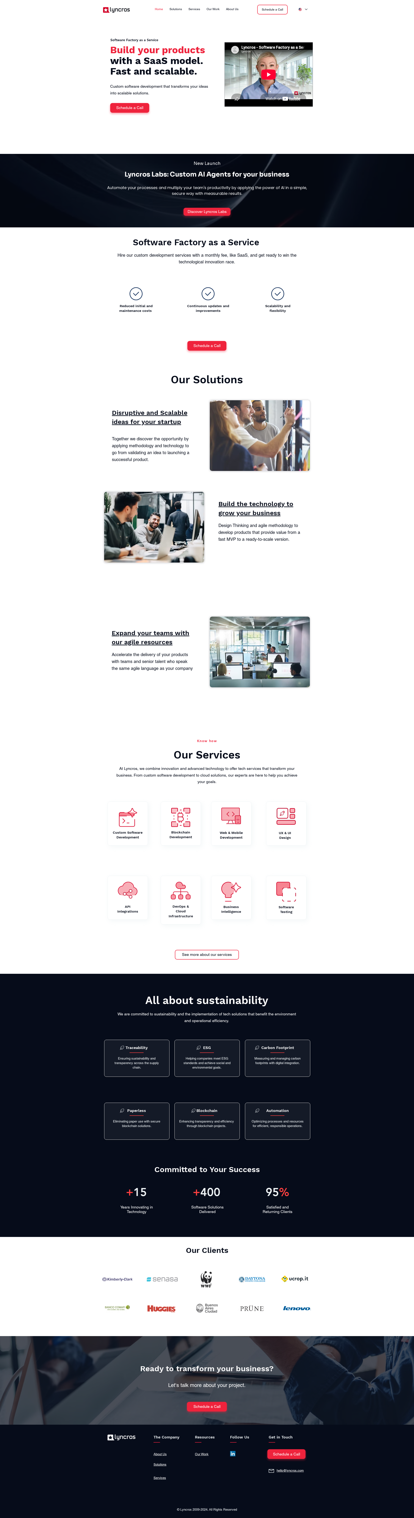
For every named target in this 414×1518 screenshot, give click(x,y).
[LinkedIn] (232, 1453)
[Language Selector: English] (302, 9)
